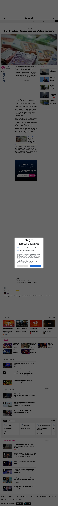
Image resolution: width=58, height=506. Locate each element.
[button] (29, 252)
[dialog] (29, 253)
